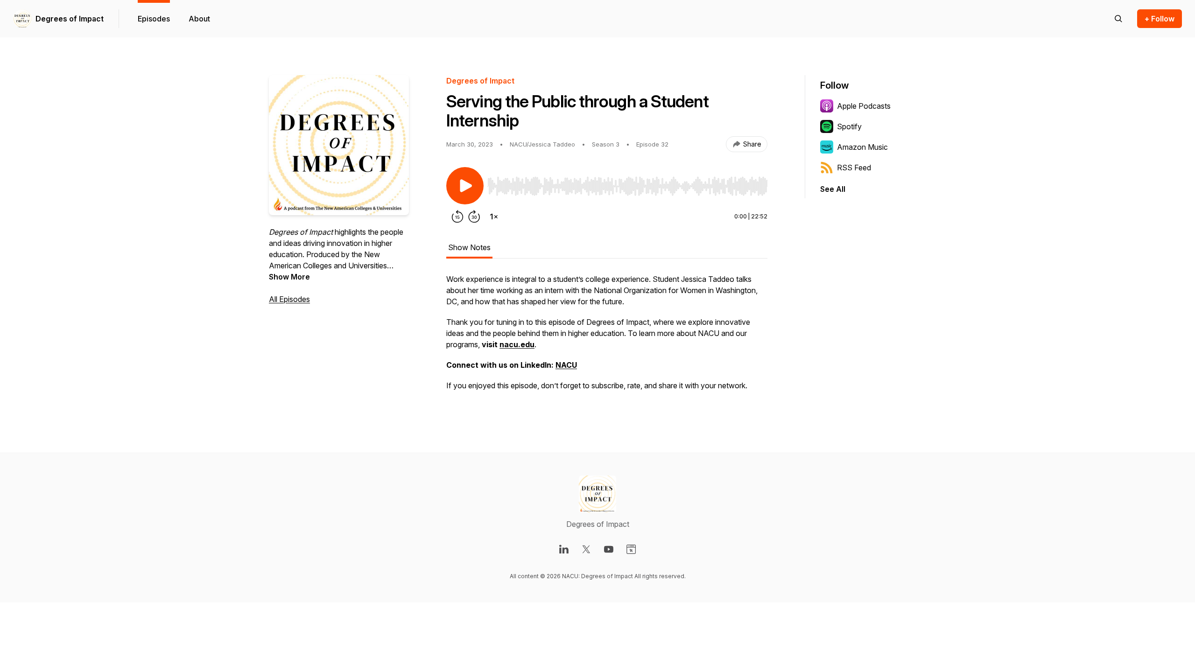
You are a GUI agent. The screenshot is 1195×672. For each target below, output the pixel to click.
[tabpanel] (606, 336)
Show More (289, 276)
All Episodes (289, 299)
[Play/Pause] (465, 185)
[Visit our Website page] (631, 549)
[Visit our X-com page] (586, 549)
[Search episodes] (1118, 18)
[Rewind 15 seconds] (457, 216)
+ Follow (1159, 18)
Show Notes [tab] (469, 247)
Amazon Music (862, 147)
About (199, 18)
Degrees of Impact (69, 18)
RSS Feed (854, 167)
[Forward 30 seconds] (474, 216)
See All (832, 189)
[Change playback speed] (494, 216)
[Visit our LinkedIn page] (564, 549)
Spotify (849, 126)
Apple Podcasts (864, 106)
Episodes (154, 18)
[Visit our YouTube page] (608, 549)
